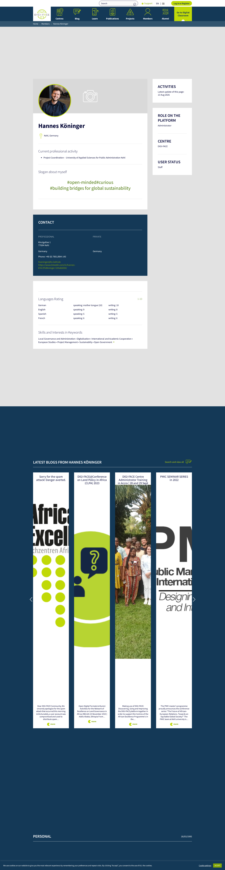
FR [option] (163, 3)
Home (35, 23)
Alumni (165, 18)
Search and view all (174, 461)
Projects (130, 18)
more (52, 724)
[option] (163, 3)
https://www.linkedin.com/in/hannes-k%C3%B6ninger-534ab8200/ (56, 266)
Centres (59, 18)
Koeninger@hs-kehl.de (49, 261)
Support (148, 3)
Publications (112, 18)
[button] (31, 599)
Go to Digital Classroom (183, 14)
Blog (77, 18)
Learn (95, 18)
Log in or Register (181, 3)
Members (147, 18)
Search (134, 3)
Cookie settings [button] (205, 865)
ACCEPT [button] (217, 865)
